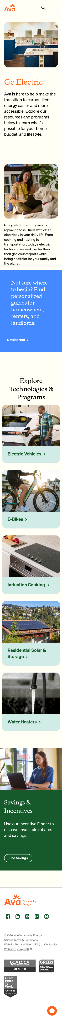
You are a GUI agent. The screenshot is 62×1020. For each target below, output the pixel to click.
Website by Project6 (16, 949)
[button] (52, 1011)
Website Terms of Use (17, 944)
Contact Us (51, 944)
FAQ (37, 944)
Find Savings (18, 858)
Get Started (16, 339)
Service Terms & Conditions (21, 940)
